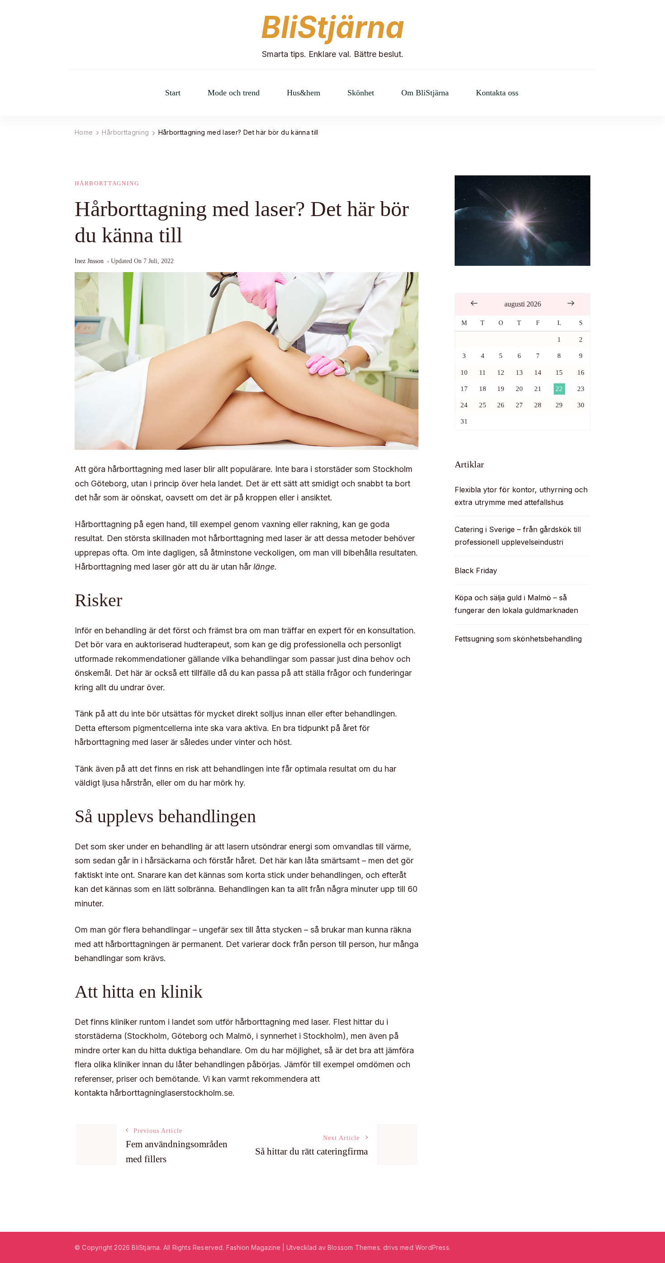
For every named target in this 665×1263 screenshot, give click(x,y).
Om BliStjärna (425, 93)
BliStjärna (332, 27)
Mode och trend (234, 93)
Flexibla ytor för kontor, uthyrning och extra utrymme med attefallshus (521, 496)
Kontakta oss (497, 93)
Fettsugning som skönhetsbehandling (518, 638)
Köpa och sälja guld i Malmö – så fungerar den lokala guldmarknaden (516, 604)
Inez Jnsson (89, 261)
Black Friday (476, 570)
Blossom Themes (354, 1247)
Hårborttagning (107, 183)
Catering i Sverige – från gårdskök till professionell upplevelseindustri (518, 536)
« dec (474, 303)
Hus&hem (303, 93)
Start (172, 93)
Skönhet (360, 93)
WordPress (432, 1247)
